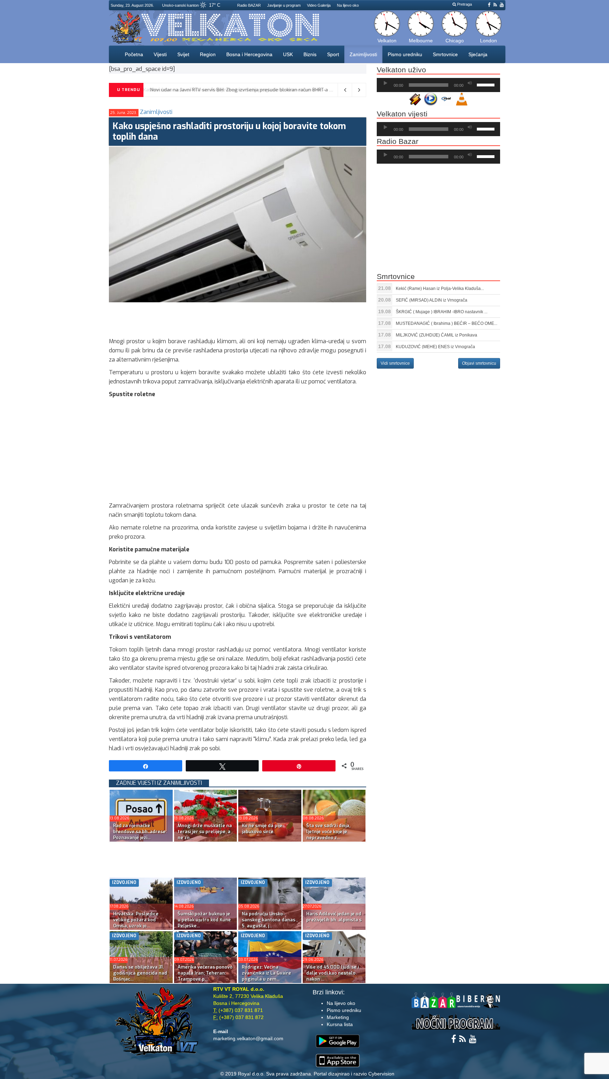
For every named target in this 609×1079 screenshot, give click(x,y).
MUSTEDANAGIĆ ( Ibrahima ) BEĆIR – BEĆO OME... (446, 323)
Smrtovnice (445, 54)
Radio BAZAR (249, 5)
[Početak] (385, 83)
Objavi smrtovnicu (479, 363)
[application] (438, 85)
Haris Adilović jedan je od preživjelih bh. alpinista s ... (334, 920)
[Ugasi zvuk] (470, 83)
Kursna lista (340, 1024)
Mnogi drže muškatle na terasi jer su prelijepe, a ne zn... (205, 832)
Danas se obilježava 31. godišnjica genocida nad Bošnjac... (140, 973)
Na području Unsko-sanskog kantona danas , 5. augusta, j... (269, 920)
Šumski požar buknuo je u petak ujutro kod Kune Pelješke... (204, 920)
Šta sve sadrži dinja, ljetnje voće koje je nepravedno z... (328, 832)
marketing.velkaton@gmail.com (248, 1038)
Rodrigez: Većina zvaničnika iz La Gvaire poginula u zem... (266, 973)
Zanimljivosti (363, 54)
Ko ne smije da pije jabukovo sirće (262, 829)
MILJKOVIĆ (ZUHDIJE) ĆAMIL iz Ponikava (436, 335)
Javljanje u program (284, 5)
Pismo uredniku (405, 54)
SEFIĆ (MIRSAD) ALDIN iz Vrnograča (431, 300)
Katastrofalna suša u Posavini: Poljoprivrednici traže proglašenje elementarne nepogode (246, 90)
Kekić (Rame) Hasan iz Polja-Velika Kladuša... (440, 288)
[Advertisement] (237, 318)
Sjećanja (477, 54)
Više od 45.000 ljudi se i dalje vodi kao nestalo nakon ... (332, 973)
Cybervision (381, 1074)
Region (208, 54)
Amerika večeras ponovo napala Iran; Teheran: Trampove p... (205, 973)
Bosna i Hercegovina (249, 54)
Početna (134, 54)
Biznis (309, 54)
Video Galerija (319, 5)
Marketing (338, 1017)
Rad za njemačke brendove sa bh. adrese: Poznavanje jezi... (140, 832)
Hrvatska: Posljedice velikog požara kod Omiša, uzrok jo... (136, 920)
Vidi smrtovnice (395, 363)
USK (288, 54)
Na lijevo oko (348, 5)
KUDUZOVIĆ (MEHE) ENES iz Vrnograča (435, 346)
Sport (333, 54)
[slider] (487, 84)
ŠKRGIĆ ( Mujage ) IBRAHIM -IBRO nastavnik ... (441, 311)
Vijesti (160, 54)
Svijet (183, 54)
